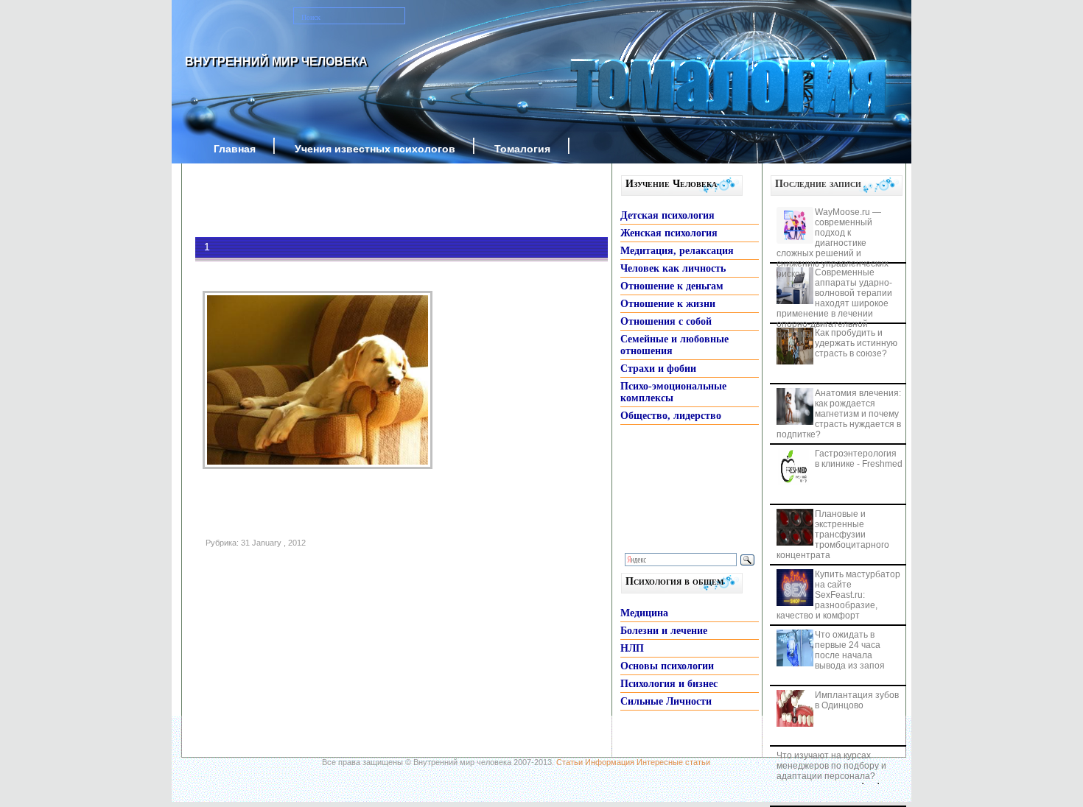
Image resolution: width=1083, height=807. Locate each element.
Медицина (644, 613)
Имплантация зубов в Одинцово (857, 700)
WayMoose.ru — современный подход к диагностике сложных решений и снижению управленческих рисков (833, 243)
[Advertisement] (379, 200)
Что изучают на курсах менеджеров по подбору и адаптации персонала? (831, 765)
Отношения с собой (666, 321)
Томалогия (522, 149)
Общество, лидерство (670, 415)
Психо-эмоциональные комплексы (673, 392)
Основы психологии (667, 666)
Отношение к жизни (667, 303)
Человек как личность (673, 268)
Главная (235, 149)
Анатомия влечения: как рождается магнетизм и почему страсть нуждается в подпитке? (839, 414)
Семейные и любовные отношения (674, 345)
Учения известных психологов (375, 149)
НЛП (632, 648)
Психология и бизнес (669, 683)
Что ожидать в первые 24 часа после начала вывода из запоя (850, 650)
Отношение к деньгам (671, 286)
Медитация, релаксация (677, 250)
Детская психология (667, 215)
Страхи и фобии (658, 368)
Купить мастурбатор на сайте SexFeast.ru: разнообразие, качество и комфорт (838, 595)
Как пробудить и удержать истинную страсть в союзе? (856, 343)
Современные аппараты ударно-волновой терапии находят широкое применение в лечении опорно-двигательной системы (834, 303)
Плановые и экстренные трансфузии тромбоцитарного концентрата (833, 534)
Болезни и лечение (663, 630)
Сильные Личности (666, 701)
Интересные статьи (673, 762)
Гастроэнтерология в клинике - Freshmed (858, 458)
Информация (609, 762)
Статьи (569, 762)
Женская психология (669, 233)
